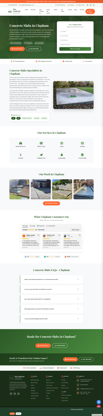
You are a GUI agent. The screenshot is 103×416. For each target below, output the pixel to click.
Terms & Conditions (66, 395)
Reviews (63, 385)
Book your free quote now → (68, 1)
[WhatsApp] (94, 5)
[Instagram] (90, 5)
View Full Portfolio (52, 203)
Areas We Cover (48, 11)
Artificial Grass (34, 393)
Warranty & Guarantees (52, 388)
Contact (82, 9)
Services (33, 9)
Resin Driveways (35, 380)
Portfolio (63, 380)
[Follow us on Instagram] (99, 407)
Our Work (62, 10)
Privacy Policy (64, 398)
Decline (18, 413)
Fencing (33, 388)
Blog (75, 9)
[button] (32, 226)
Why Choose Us (41, 11)
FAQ (47, 395)
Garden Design (34, 395)
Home (26, 9)
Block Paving (34, 382)
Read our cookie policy (77, 409)
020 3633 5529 (13, 5)
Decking (33, 390)
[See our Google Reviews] (99, 402)
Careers (48, 393)
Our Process (49, 385)
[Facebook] (87, 5)
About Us (48, 380)
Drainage (33, 398)
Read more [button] (25, 247)
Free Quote (90, 11)
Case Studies (64, 382)
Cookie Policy (64, 400)
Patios (32, 385)
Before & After (65, 388)
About (55, 9)
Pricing (70, 9)
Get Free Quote (18, 49)
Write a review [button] (75, 230)
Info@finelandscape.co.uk (27, 5)
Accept (12, 413)
